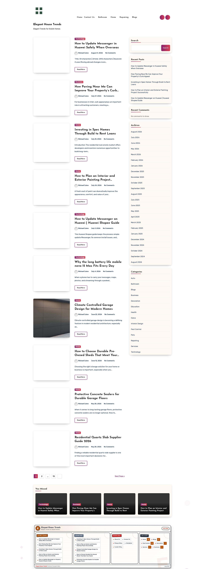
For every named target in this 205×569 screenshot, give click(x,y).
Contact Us (89, 17)
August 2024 (136, 262)
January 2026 (137, 166)
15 (54, 476)
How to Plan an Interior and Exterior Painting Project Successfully (95, 180)
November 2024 (137, 245)
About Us (117, 539)
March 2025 (136, 222)
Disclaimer (129, 543)
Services (134, 346)
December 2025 (137, 171)
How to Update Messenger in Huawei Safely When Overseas (149, 67)
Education (135, 307)
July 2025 (135, 200)
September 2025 (138, 188)
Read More (81, 69)
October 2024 (136, 251)
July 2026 (135, 137)
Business (78, 82)
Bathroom (103, 17)
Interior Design (137, 324)
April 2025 (135, 217)
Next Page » (120, 476)
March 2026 (136, 154)
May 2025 (135, 211)
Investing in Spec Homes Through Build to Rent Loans (150, 83)
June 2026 (135, 143)
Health (133, 312)
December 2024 (137, 239)
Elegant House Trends (47, 24)
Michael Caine (83, 53)
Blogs (134, 17)
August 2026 (136, 132)
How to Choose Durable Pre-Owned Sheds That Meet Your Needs (96, 355)
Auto (133, 278)
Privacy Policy (118, 543)
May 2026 (135, 149)
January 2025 (137, 234)
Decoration (135, 301)
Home (79, 17)
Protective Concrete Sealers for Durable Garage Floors (88, 560)
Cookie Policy (118, 547)
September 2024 (138, 256)
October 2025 (136, 183)
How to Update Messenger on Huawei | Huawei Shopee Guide (150, 99)
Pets (133, 335)
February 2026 (137, 160)
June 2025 (135, 205)
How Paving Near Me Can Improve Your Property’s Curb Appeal (96, 90)
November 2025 (137, 177)
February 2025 (137, 228)
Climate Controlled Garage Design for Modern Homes (87, 550)
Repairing (124, 17)
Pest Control (136, 329)
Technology (79, 39)
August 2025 (136, 194)
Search (134, 41)
